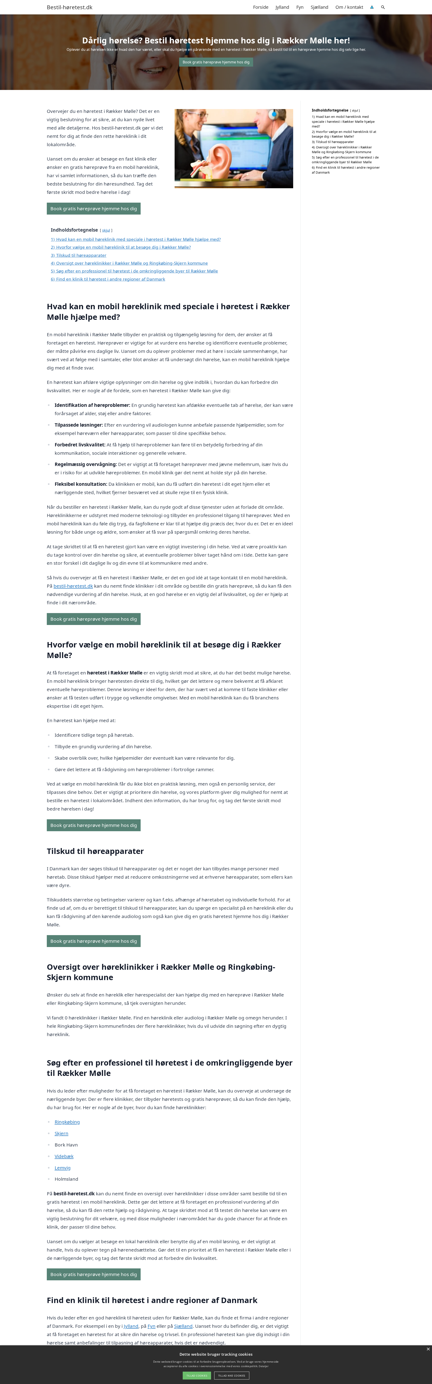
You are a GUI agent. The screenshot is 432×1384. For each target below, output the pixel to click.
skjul (106, 230)
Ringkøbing (67, 1122)
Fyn (300, 7)
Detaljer (263, 1366)
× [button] (428, 1349)
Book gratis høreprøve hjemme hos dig (216, 62)
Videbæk (64, 1156)
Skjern (61, 1133)
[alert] (216, 1364)
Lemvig (63, 1168)
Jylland (282, 7)
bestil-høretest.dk (73, 586)
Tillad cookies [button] (197, 1375)
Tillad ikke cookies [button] (231, 1375)
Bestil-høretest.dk (69, 7)
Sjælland (319, 7)
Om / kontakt (349, 7)
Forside (260, 7)
